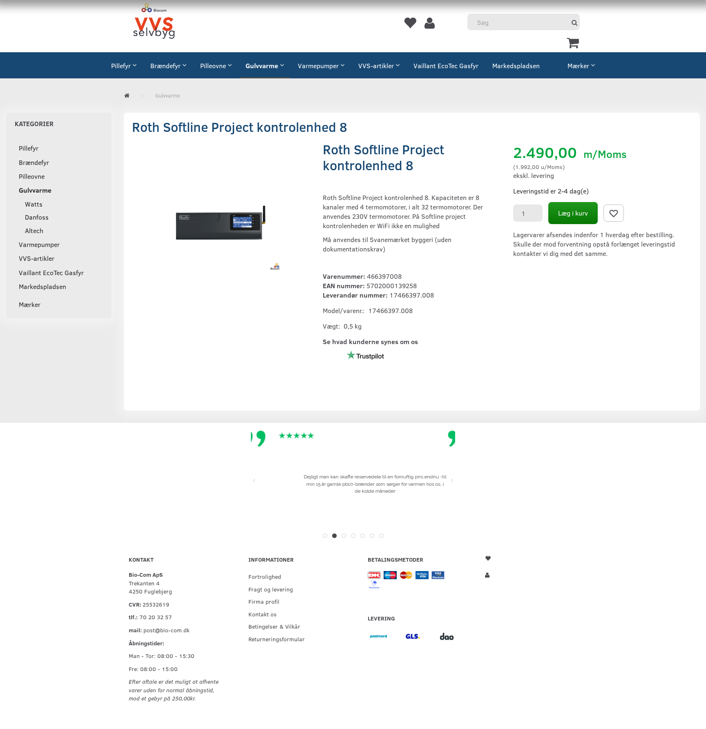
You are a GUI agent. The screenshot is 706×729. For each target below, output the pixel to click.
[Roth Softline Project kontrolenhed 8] (221, 222)
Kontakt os (262, 614)
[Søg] (575, 22)
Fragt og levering (270, 589)
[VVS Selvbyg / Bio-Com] (154, 22)
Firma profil (263, 601)
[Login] (429, 22)
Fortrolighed (264, 576)
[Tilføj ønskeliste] (613, 213)
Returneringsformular (276, 639)
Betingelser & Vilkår (274, 626)
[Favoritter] (409, 22)
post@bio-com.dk (166, 630)
